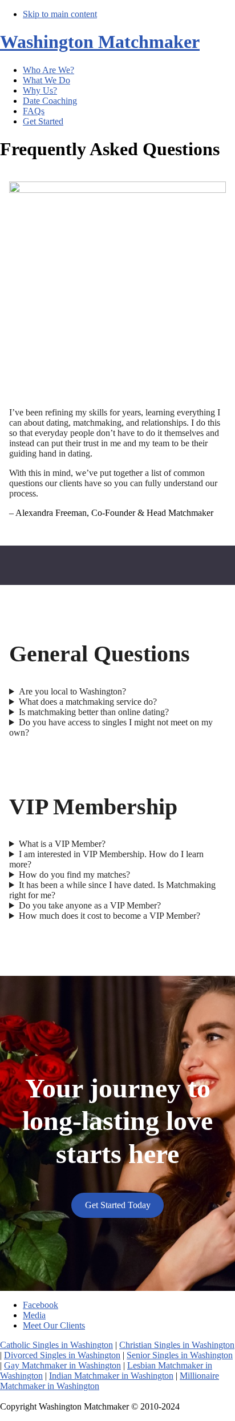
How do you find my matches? (74, 874)
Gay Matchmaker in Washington (62, 1365)
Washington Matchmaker (100, 41)
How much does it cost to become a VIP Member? (109, 916)
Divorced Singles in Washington (62, 1355)
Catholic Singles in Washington (56, 1345)
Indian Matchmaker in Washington (111, 1375)
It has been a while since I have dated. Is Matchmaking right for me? (112, 890)
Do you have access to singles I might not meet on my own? (111, 727)
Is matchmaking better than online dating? (94, 712)
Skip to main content (60, 14)
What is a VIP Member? (62, 844)
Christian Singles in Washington (176, 1345)
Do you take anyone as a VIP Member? (90, 905)
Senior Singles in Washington (180, 1355)
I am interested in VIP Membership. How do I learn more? (106, 859)
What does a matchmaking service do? (88, 702)
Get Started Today (118, 1205)
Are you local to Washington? (72, 691)
